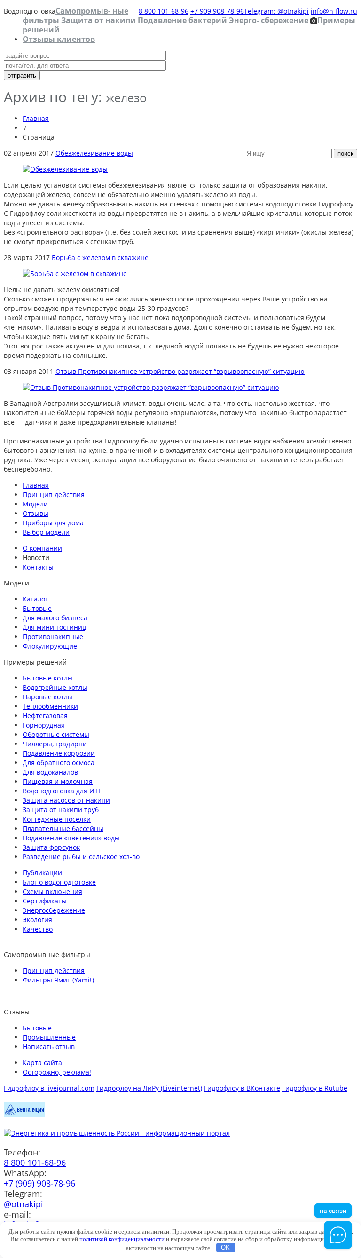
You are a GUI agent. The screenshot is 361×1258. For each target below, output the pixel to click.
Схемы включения (52, 891)
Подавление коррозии (59, 753)
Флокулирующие (50, 645)
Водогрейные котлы (55, 687)
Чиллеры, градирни (55, 743)
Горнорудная (44, 724)
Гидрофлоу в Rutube (314, 1088)
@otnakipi (23, 1204)
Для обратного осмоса (58, 762)
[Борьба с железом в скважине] (75, 273)
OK (225, 1247)
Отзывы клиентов (59, 39)
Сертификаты (45, 900)
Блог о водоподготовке (59, 882)
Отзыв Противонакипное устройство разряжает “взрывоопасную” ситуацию (180, 371)
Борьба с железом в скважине (100, 257)
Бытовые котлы (48, 677)
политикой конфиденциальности (122, 1238)
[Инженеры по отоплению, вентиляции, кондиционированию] (24, 1114)
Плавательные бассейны (63, 828)
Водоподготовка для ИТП (63, 790)
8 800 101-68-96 (163, 11)
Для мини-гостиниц (54, 627)
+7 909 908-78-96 (217, 11)
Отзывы (35, 513)
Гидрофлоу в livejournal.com (49, 1088)
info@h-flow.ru (334, 11)
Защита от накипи (98, 20)
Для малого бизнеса (55, 617)
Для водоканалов (50, 771)
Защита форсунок (51, 847)
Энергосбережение (54, 910)
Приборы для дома (53, 522)
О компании (42, 548)
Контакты (38, 566)
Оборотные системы (56, 734)
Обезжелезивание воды (94, 153)
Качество (38, 929)
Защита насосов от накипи (66, 800)
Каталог (35, 598)
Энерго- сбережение (268, 20)
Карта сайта (42, 1062)
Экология (37, 919)
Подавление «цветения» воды (71, 837)
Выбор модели (46, 532)
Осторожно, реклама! (57, 1072)
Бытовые (37, 608)
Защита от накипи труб (61, 809)
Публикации (42, 872)
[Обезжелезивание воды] (65, 169)
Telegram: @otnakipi (276, 11)
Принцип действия (54, 494)
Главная (36, 118)
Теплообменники (50, 706)
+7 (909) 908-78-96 (39, 1183)
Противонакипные (53, 636)
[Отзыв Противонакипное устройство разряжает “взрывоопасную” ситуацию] (151, 387)
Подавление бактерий (182, 20)
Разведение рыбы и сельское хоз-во (81, 856)
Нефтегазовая (45, 715)
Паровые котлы (48, 696)
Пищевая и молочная (58, 781)
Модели (35, 503)
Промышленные (49, 1037)
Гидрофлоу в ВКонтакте (242, 1088)
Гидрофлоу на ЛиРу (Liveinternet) (149, 1088)
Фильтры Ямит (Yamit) (58, 979)
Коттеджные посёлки (57, 819)
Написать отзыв (49, 1046)
